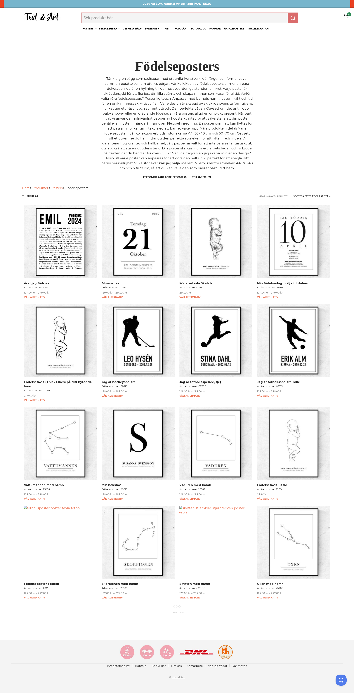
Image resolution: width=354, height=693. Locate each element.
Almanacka (110, 283)
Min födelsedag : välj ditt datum (282, 283)
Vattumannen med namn (44, 485)
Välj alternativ (34, 297)
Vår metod (239, 666)
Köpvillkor (159, 666)
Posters (88, 29)
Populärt (181, 29)
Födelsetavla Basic (272, 485)
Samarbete (195, 666)
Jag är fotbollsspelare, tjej (200, 382)
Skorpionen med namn (120, 584)
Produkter (40, 188)
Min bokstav (111, 485)
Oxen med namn (270, 584)
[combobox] (310, 196)
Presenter (152, 29)
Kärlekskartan (258, 29)
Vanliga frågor (217, 666)
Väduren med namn (195, 485)
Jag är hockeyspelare (119, 382)
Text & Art (178, 677)
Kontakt (140, 666)
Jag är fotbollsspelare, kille (278, 382)
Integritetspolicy (118, 666)
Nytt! (168, 29)
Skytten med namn (194, 584)
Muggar (215, 29)
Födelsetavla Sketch (195, 283)
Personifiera (108, 29)
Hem (25, 188)
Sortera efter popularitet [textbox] (310, 196)
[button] (32, 196)
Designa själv (132, 29)
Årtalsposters (234, 29)
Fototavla (198, 29)
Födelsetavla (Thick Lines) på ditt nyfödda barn (58, 384)
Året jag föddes (36, 283)
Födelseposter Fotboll (41, 584)
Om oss (176, 666)
